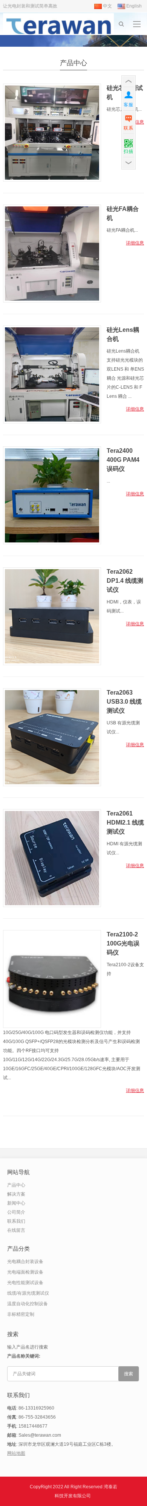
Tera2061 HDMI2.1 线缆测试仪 (125, 822)
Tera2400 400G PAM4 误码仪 (123, 460)
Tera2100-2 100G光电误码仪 (123, 943)
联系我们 (16, 1221)
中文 (107, 6)
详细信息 (135, 243)
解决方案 (16, 1194)
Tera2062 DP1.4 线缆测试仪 (125, 580)
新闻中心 (16, 1203)
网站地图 (16, 1453)
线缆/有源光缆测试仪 (28, 1293)
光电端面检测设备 (25, 1272)
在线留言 (16, 1230)
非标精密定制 (20, 1314)
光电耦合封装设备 (25, 1261)
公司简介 (16, 1212)
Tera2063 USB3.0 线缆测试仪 (124, 701)
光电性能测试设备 (25, 1282)
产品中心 (73, 63)
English (133, 6)
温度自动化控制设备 (27, 1303)
